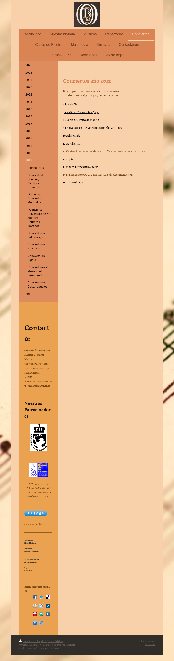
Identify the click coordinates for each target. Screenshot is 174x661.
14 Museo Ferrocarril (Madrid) (81, 167)
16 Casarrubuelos (73, 182)
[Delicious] (48, 597)
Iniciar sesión (148, 641)
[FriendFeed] (41, 623)
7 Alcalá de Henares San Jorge (81, 112)
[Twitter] (41, 597)
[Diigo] (35, 623)
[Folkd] (48, 606)
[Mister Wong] (35, 614)
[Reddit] (41, 606)
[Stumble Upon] (41, 614)
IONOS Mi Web (51, 648)
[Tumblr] (48, 614)
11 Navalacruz (71, 143)
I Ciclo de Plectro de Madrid (82, 119)
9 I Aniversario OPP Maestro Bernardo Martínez (92, 127)
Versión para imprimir (35, 641)
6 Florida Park (71, 104)
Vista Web (150, 644)
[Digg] (35, 606)
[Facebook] (35, 597)
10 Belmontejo (71, 135)
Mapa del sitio (55, 641)
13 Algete (68, 159)
